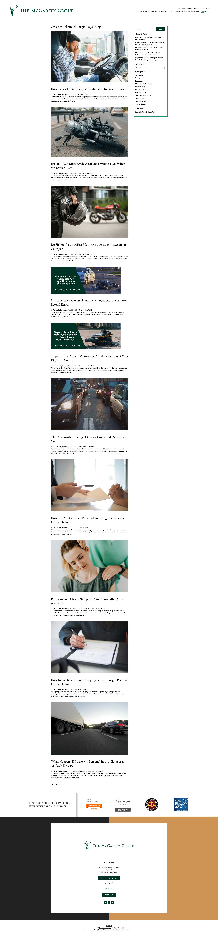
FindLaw (131, 930)
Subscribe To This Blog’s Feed (145, 112)
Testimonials (195, 11)
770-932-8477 (204, 8)
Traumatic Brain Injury (143, 95)
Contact (206, 11)
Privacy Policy (102, 930)
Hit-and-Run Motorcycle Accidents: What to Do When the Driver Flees (88, 165)
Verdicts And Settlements (182, 11)
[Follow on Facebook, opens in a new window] (105, 902)
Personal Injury (153, 11)
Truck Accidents (83, 94)
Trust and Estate (140, 101)
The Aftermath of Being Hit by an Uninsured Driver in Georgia (87, 439)
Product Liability (141, 92)
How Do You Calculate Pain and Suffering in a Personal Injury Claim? (88, 520)
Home (139, 11)
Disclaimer (87, 930)
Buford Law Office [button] (109, 878)
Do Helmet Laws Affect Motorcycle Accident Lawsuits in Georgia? (89, 246)
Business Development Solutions (117, 930)
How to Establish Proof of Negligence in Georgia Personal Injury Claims (89, 682)
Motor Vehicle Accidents (85, 173)
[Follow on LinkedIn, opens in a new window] (112, 902)
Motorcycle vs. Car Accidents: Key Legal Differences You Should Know (89, 302)
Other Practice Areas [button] (167, 11)
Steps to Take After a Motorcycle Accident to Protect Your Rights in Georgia (89, 358)
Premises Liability (141, 90)
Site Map (94, 930)
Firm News (138, 81)
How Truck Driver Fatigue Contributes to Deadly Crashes (89, 89)
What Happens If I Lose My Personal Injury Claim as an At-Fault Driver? (88, 763)
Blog (202, 11)
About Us (144, 11)
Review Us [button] (109, 895)
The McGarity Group (60, 94)
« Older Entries (56, 785)
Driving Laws (82, 771)
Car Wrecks (139, 75)
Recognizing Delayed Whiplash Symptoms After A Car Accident (88, 601)
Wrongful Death (140, 104)
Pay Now (109, 926)
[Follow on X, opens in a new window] (109, 902)
